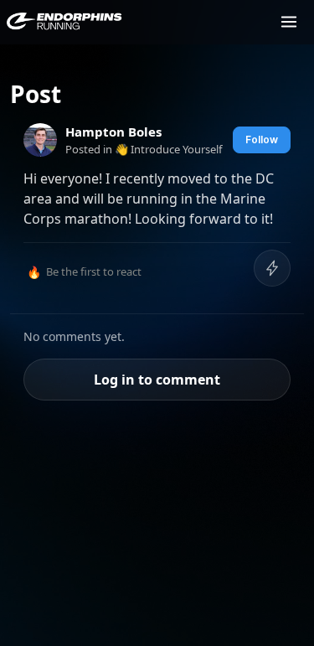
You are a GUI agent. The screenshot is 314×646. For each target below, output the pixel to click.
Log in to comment (157, 379)
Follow (261, 139)
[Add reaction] (272, 268)
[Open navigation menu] (288, 21)
